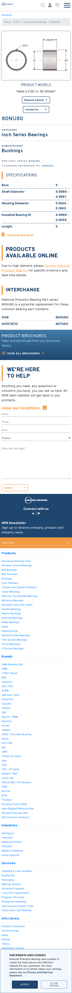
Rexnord (7, 721)
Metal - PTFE (11, 21)
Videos (6, 943)
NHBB (5, 690)
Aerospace (8, 833)
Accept (25, 984)
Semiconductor (10, 855)
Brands (7, 656)
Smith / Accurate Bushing (16, 734)
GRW (4, 751)
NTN (4, 795)
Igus (4, 760)
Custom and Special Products (19, 587)
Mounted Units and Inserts (17, 604)
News (5, 935)
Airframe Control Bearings (17, 565)
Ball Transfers (10, 574)
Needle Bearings (11, 609)
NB (3, 747)
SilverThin (7, 699)
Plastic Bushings (11, 613)
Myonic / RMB (10, 716)
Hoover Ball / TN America (16, 782)
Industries (9, 825)
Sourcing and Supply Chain (18, 905)
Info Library (10, 918)
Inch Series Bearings (35, 21)
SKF (4, 712)
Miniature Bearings (12, 600)
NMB (4, 668)
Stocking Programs (13, 888)
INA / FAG (7, 686)
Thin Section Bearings (14, 639)
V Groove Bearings (12, 648)
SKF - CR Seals (10, 769)
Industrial (7, 837)
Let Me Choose (54, 984)
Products (9, 553)
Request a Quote (34, 99)
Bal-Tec (6, 791)
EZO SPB (7, 743)
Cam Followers (10, 582)
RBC (4, 677)
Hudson (6, 729)
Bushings (7, 15)
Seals (5, 626)
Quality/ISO (8, 875)
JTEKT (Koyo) (10, 673)
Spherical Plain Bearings (16, 635)
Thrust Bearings (11, 644)
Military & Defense (12, 850)
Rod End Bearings (12, 617)
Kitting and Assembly (14, 901)
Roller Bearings (10, 622)
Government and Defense (16, 910)
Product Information (13, 926)
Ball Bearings (9, 569)
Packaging (8, 879)
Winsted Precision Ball (14, 812)
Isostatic (7, 703)
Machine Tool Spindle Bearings (20, 596)
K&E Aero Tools (10, 694)
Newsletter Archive (13, 948)
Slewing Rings (10, 630)
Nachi (5, 738)
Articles (6, 939)
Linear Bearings (11, 591)
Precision (7, 846)
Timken (6, 708)
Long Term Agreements (15, 892)
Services (8, 863)
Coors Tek (8, 777)
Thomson (7, 799)
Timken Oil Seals (11, 756)
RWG (4, 786)
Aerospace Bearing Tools (16, 561)
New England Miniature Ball (18, 808)
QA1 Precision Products (15, 817)
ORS (4, 764)
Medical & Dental (11, 841)
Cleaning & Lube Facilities (17, 871)
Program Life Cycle (13, 897)
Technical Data (10, 930)
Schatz (6, 725)
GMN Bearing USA (12, 664)
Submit (8, 487)
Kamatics (7, 681)
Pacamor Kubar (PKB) (14, 804)
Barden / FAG (9, 773)
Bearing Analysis (11, 884)
